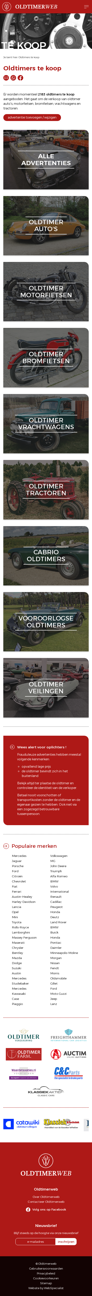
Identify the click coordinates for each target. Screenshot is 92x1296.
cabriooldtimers (46, 555)
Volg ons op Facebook (49, 1209)
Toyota (16, 922)
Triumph (56, 871)
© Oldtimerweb (46, 1263)
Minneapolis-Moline (64, 953)
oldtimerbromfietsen (46, 357)
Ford (15, 871)
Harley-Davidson (24, 902)
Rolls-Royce (20, 927)
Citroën (17, 876)
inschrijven (66, 1241)
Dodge (17, 963)
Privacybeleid (46, 1273)
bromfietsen (44, 104)
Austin (16, 973)
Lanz (53, 1004)
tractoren (10, 108)
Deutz (54, 917)
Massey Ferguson (24, 937)
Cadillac (56, 902)
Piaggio (17, 1004)
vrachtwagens (65, 104)
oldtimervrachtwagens (46, 423)
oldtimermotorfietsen (46, 291)
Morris (54, 973)
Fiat (14, 886)
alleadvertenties (46, 159)
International (59, 891)
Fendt (54, 968)
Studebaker (20, 983)
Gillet (54, 983)
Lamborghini (21, 932)
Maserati (18, 942)
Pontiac (55, 942)
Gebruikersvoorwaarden (46, 1268)
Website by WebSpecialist (46, 1288)
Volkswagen (58, 856)
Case (15, 999)
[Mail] (6, 78)
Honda (55, 912)
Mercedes (19, 856)
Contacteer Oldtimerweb (46, 1201)
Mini (15, 917)
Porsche (17, 866)
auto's (8, 104)
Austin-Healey (22, 896)
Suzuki (16, 968)
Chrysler (17, 947)
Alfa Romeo (58, 876)
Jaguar (17, 861)
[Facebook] (20, 78)
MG (52, 861)
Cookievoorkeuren (46, 1278)
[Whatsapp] (13, 78)
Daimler (56, 947)
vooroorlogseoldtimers (46, 621)
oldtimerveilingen (46, 687)
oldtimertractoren (46, 489)
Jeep (53, 999)
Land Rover (58, 922)
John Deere (58, 866)
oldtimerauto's (46, 225)
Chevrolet (19, 881)
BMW (54, 881)
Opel (15, 912)
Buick (54, 932)
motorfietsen (23, 104)
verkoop (54, 99)
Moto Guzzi (58, 993)
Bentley (17, 953)
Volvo (54, 886)
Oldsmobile (58, 978)
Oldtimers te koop (29, 57)
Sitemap (46, 1283)
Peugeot (56, 907)
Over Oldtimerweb (46, 1197)
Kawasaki (19, 993)
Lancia (16, 907)
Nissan (55, 963)
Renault (56, 896)
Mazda (17, 958)
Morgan (56, 958)
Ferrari (16, 891)
